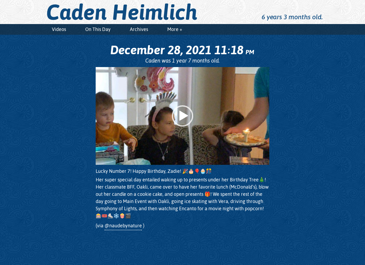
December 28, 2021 (182, 50)
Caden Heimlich (121, 12)
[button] (182, 116)
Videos (59, 29)
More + (174, 29)
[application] (182, 116)
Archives (139, 29)
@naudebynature (123, 225)
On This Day (98, 29)
